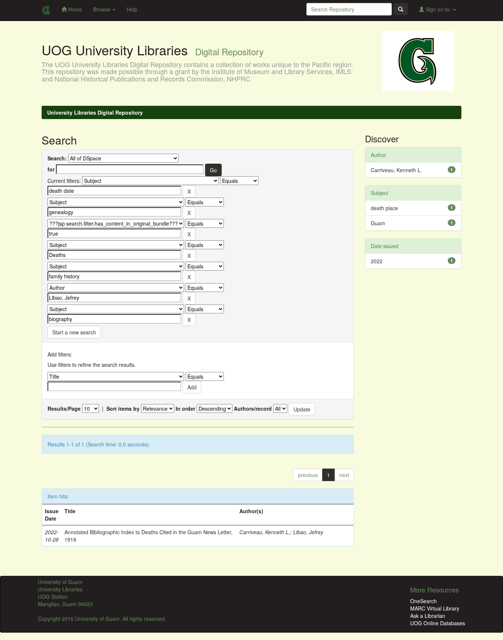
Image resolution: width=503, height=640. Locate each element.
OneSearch (423, 601)
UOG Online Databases (437, 623)
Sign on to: (438, 9)
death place (384, 208)
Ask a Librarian (427, 615)
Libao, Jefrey (308, 532)
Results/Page (64, 408)
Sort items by (123, 408)
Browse (102, 9)
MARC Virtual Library (434, 608)
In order (185, 408)
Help (132, 9)
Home (74, 9)
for (51, 169)
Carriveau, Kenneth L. (264, 532)
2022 (377, 261)
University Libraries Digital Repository (95, 112)
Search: (57, 158)
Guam (378, 223)
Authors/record (253, 408)
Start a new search (74, 332)
